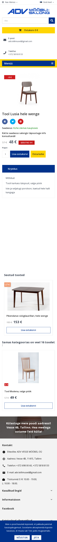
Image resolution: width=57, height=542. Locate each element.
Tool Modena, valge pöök (17, 391)
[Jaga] (5, 121)
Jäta (36, 537)
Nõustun (22, 537)
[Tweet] (12, 121)
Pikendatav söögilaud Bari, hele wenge (27, 315)
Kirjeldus (12, 168)
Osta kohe (38, 154)
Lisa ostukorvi (20, 154)
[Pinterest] (20, 121)
